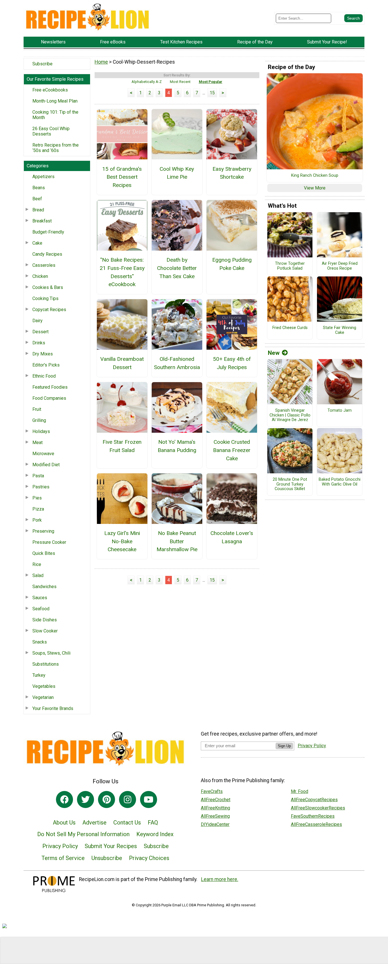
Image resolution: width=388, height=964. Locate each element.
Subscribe (42, 63)
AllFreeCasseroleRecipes (316, 824)
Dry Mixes (42, 354)
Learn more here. (219, 879)
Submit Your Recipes (111, 846)
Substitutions (45, 664)
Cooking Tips (45, 298)
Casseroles (43, 265)
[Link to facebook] (64, 799)
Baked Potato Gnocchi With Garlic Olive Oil (339, 482)
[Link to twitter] (85, 799)
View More (315, 188)
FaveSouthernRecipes (313, 816)
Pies (37, 498)
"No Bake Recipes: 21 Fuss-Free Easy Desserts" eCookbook (122, 272)
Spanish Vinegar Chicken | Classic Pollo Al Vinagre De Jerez (290, 415)
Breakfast (42, 221)
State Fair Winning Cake (339, 330)
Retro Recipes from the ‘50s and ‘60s (55, 147)
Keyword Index (155, 834)
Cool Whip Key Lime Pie (177, 173)
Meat (37, 442)
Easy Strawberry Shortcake (231, 173)
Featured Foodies (50, 387)
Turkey (38, 675)
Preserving (43, 531)
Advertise (94, 822)
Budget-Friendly (48, 232)
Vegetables (43, 686)
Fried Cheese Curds (290, 328)
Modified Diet (46, 464)
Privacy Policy (60, 846)
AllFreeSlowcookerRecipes (318, 808)
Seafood (40, 608)
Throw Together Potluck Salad (290, 266)
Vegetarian (43, 697)
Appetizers (43, 176)
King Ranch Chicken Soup (314, 175)
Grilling (39, 420)
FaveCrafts (212, 791)
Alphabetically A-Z (147, 82)
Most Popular (210, 82)
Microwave (43, 453)
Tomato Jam (339, 410)
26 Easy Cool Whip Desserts (51, 131)
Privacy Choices (149, 858)
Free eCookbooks (50, 90)
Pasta (38, 475)
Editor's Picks (46, 365)
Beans (38, 187)
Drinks (38, 342)
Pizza (38, 509)
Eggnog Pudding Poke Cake (232, 264)
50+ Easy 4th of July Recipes (232, 363)
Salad (37, 575)
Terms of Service (63, 858)
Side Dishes (44, 619)
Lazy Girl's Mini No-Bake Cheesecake (122, 541)
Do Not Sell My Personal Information (83, 834)
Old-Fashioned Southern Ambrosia (177, 363)
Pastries (40, 487)
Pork (37, 520)
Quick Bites (43, 553)
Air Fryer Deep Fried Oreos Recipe (340, 266)
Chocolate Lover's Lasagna (231, 537)
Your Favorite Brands (52, 708)
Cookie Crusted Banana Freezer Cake (232, 450)
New (273, 352)
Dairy (37, 320)
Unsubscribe (106, 858)
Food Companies (49, 398)
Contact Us (127, 822)
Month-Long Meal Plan (55, 101)
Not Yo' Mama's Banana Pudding (177, 446)
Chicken (40, 276)
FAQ (153, 822)
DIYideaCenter (215, 824)
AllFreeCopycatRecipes (314, 799)
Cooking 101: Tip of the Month (55, 114)
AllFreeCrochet (215, 799)
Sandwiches (44, 586)
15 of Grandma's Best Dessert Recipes (122, 177)
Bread (38, 210)
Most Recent (180, 82)
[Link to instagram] (127, 799)
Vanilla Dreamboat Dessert (122, 363)
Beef (37, 198)
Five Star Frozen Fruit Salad (122, 446)
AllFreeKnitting (215, 808)
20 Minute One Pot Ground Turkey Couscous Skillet (290, 484)
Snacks (39, 642)
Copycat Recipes (49, 309)
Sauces (39, 597)
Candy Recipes (47, 254)
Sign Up (284, 746)
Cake (37, 243)
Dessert (40, 331)
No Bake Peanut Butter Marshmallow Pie (177, 541)
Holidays (41, 431)
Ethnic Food (44, 376)
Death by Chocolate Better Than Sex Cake (177, 268)
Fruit (36, 409)
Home (101, 62)
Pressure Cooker (49, 542)
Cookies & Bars (47, 287)
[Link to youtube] (148, 799)
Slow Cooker (45, 631)
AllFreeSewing (215, 816)
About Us (64, 822)
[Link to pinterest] (106, 799)
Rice (36, 564)
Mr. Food (299, 791)
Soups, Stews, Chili (51, 653)
